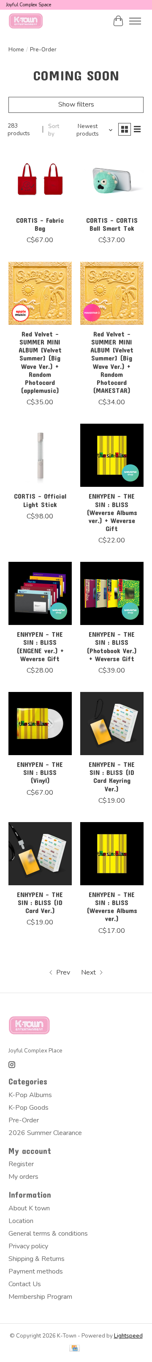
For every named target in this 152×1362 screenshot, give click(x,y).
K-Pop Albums (30, 1095)
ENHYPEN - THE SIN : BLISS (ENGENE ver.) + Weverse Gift (40, 646)
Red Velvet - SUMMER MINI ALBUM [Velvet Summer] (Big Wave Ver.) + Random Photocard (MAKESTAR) (111, 362)
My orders (23, 1176)
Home (16, 49)
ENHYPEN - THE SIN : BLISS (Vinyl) (40, 772)
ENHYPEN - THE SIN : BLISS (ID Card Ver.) (40, 902)
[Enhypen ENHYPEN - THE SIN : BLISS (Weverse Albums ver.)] (112, 853)
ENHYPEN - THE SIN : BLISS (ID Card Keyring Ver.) (112, 776)
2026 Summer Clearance (45, 1133)
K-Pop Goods (28, 1107)
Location (20, 1221)
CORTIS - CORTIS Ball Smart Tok (112, 224)
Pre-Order (23, 1120)
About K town (29, 1208)
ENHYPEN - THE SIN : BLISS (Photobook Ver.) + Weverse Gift (112, 646)
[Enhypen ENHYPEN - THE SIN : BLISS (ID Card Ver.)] (40, 853)
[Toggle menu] (135, 21)
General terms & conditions (48, 1233)
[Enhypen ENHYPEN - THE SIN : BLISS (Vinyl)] (40, 723)
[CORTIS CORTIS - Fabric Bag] (40, 179)
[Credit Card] (74, 1349)
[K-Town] (25, 20)
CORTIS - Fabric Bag (40, 224)
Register (21, 1164)
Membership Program (40, 1296)
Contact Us (24, 1284)
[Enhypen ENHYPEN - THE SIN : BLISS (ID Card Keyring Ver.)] (112, 723)
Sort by (53, 130)
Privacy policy (28, 1246)
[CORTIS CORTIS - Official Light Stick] (40, 455)
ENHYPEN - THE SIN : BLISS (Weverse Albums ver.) (112, 906)
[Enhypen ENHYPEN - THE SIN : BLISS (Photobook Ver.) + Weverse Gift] (112, 593)
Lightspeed (128, 1336)
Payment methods (35, 1271)
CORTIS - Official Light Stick (40, 500)
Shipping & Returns (36, 1258)
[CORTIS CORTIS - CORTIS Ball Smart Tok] (112, 179)
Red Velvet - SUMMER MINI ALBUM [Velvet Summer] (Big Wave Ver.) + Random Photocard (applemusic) (40, 362)
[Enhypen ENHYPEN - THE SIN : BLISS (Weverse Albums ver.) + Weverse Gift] (112, 455)
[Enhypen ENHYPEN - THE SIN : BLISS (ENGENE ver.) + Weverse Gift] (40, 593)
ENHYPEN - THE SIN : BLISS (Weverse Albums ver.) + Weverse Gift (112, 512)
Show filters (76, 104)
